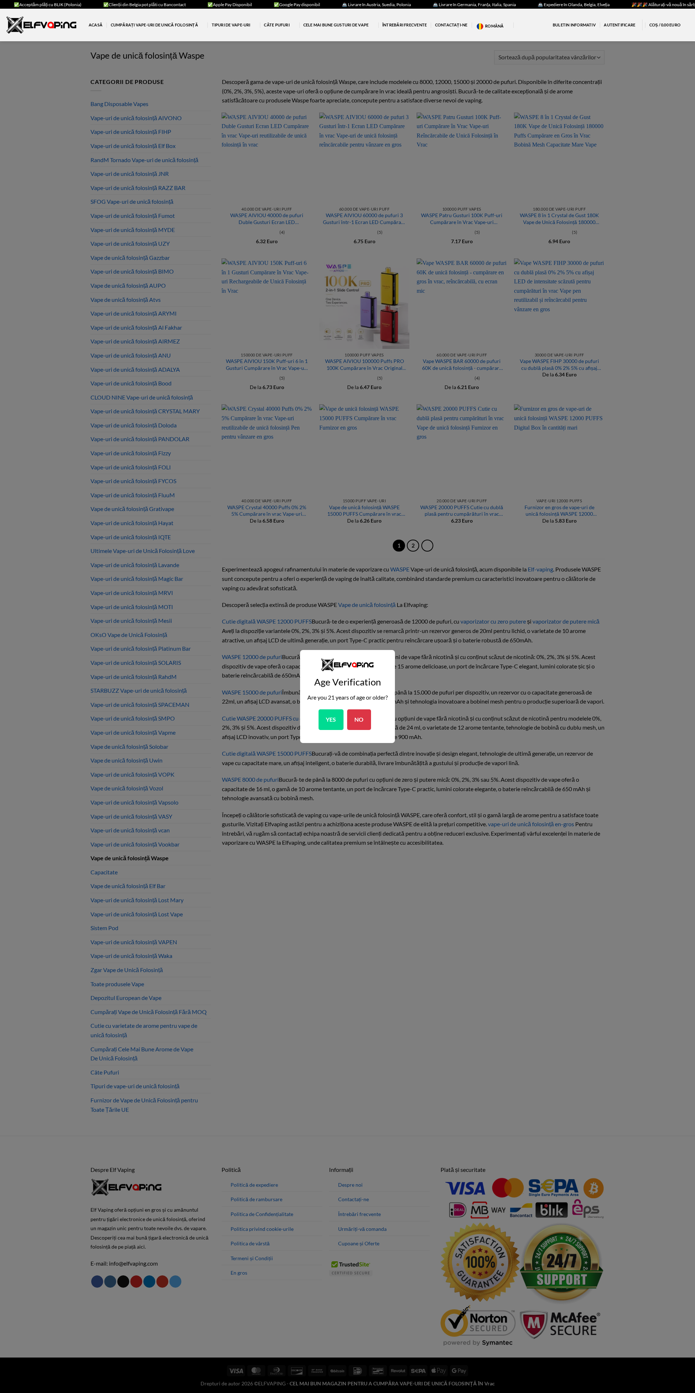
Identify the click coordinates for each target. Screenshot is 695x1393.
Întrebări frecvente (404, 24)
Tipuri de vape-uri (231, 24)
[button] (570, 25)
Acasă (95, 24)
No (359, 719)
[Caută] (519, 24)
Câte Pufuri (276, 24)
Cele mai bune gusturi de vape (336, 24)
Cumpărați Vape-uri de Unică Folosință (154, 24)
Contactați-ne (451, 24)
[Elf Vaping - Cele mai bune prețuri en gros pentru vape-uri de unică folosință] (41, 25)
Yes (331, 719)
